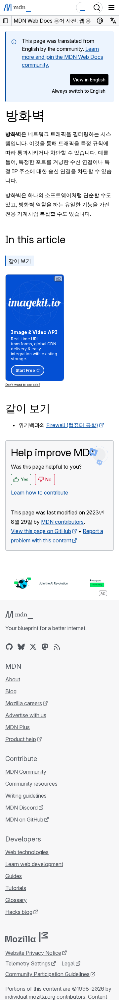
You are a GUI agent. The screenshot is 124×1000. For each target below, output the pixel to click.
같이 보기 (20, 261)
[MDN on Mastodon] (45, 647)
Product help (20, 739)
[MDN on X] (33, 647)
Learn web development (34, 864)
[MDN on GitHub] (9, 647)
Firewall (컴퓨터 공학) (72, 425)
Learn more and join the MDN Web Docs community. (62, 57)
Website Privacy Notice (33, 952)
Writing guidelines (26, 795)
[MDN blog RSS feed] (57, 647)
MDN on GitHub (24, 819)
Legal (68, 963)
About (12, 679)
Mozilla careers (23, 703)
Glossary (16, 900)
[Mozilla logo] (26, 937)
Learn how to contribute (39, 492)
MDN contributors (62, 521)
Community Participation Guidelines (47, 974)
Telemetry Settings (27, 963)
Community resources (31, 783)
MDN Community (25, 771)
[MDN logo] (19, 615)
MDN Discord (21, 807)
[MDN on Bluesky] (21, 647)
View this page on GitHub (41, 531)
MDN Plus (17, 727)
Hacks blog (18, 912)
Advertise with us (25, 715)
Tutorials (15, 888)
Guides (13, 876)
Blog (11, 691)
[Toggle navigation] (111, 7)
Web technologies (27, 852)
